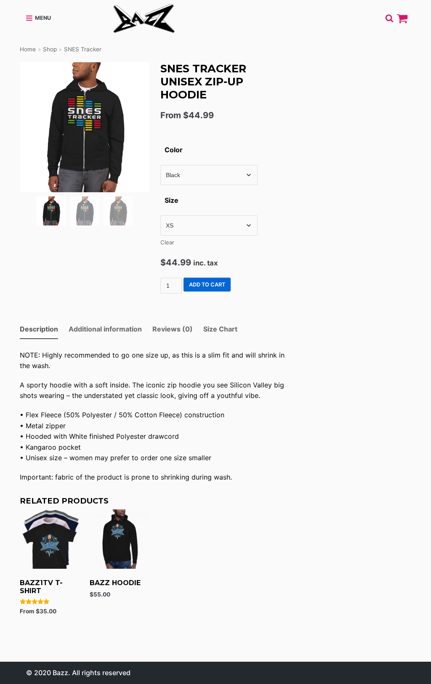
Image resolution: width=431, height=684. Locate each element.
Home (28, 49)
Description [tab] (39, 329)
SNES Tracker (82, 49)
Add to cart (207, 284)
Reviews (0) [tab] (172, 329)
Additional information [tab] (105, 329)
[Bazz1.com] (144, 18)
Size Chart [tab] (220, 329)
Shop (50, 49)
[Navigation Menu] (38, 18)
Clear (167, 242)
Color (174, 150)
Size (171, 200)
